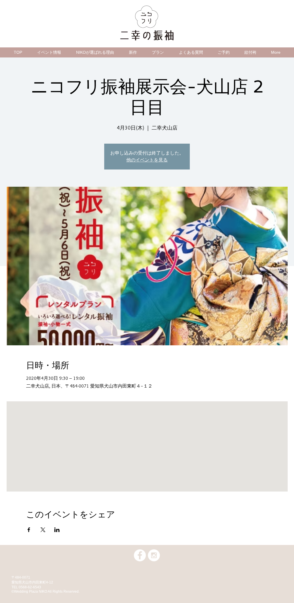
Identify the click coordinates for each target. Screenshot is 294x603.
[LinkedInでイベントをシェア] (57, 529)
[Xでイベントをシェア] (43, 529)
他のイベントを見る (147, 160)
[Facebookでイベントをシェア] (29, 529)
